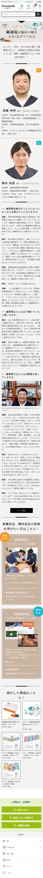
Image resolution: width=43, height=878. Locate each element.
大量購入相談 (23, 825)
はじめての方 (29, 1)
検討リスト (21, 8)
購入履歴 (28, 8)
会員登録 (38, 1)
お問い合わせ (23, 810)
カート (34, 8)
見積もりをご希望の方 (23, 818)
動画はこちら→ (10, 662)
